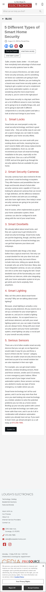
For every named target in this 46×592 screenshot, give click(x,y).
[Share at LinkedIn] (11, 46)
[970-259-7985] (42, 4)
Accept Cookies (33, 588)
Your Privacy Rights (23, 581)
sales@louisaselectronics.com (15, 539)
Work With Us (7, 511)
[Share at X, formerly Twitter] (21, 46)
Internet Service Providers (11, 520)
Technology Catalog (9, 499)
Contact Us (11, 429)
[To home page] (20, 4)
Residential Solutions (9, 502)
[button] (3, 4)
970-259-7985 (10, 535)
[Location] (36, 4)
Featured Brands (8, 505)
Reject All (12, 588)
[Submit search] (40, 11)
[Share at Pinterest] (16, 46)
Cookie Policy (19, 577)
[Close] (43, 566)
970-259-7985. (17, 423)
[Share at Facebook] (6, 46)
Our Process (6, 514)
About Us (5, 517)
